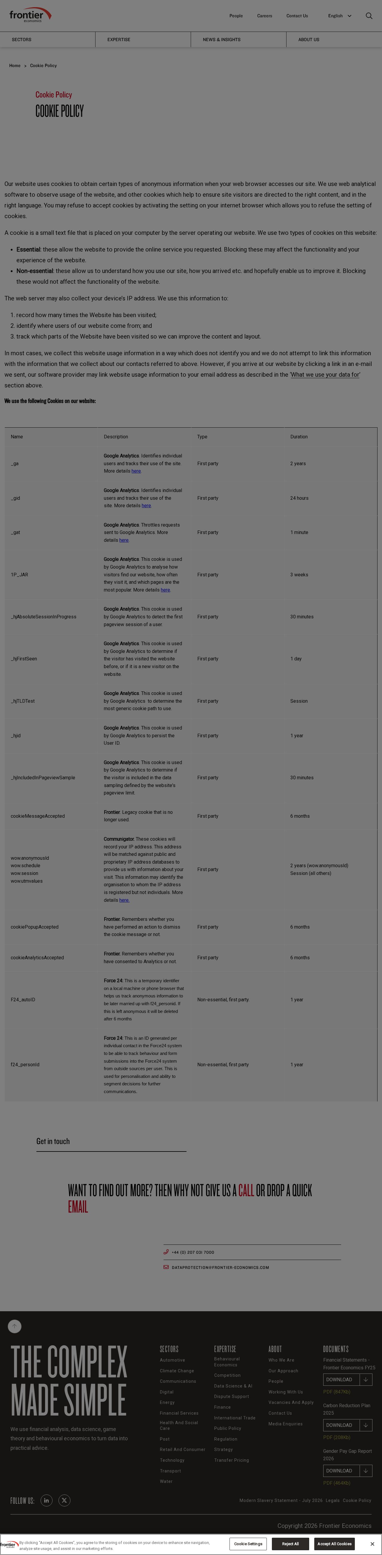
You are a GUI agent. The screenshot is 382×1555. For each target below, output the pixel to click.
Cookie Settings (248, 1544)
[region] (191, 1544)
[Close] (372, 1544)
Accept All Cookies (334, 1544)
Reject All (290, 1544)
